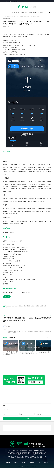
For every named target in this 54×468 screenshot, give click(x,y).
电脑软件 (30, 12)
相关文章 (5, 337)
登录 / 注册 (16, 1)
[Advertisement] (27, 30)
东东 (9, 326)
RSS (39, 462)
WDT (16, 305)
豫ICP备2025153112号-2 (31, 466)
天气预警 (37, 305)
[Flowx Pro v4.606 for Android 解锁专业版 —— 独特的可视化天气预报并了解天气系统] (43, 345)
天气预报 (32, 305)
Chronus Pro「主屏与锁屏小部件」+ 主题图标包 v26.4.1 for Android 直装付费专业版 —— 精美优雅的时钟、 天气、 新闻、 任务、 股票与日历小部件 (10, 353)
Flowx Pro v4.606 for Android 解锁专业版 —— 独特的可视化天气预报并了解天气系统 (43, 352)
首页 (12, 12)
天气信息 (28, 305)
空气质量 (41, 305)
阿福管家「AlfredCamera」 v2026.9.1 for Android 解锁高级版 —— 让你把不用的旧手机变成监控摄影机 (40, 318)
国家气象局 (20, 305)
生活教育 (8, 18)
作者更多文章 (12, 337)
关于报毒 (32, 462)
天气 (24, 305)
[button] (49, 12)
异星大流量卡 (40, 12)
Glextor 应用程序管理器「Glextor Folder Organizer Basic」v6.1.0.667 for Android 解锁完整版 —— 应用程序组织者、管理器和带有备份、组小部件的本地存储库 (14, 319)
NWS (13, 305)
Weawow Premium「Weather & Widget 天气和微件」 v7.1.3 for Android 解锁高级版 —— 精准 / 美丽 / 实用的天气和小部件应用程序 (26, 352)
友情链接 (8, 462)
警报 (45, 305)
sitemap (46, 462)
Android (22, 12)
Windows (26, 12)
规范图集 (35, 12)
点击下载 (7, 296)
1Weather (8, 305)
